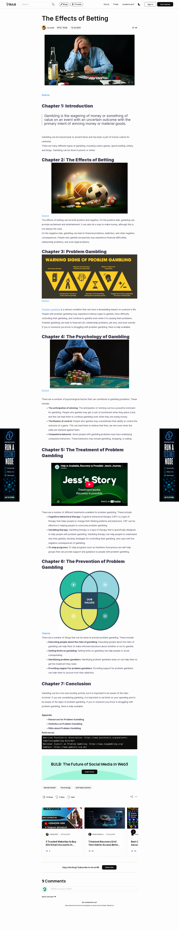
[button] (106, 4)
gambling (55, 309)
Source (46, 95)
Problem (46, 309)
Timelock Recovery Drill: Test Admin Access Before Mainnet (104, 843)
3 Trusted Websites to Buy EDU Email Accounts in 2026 (61, 843)
